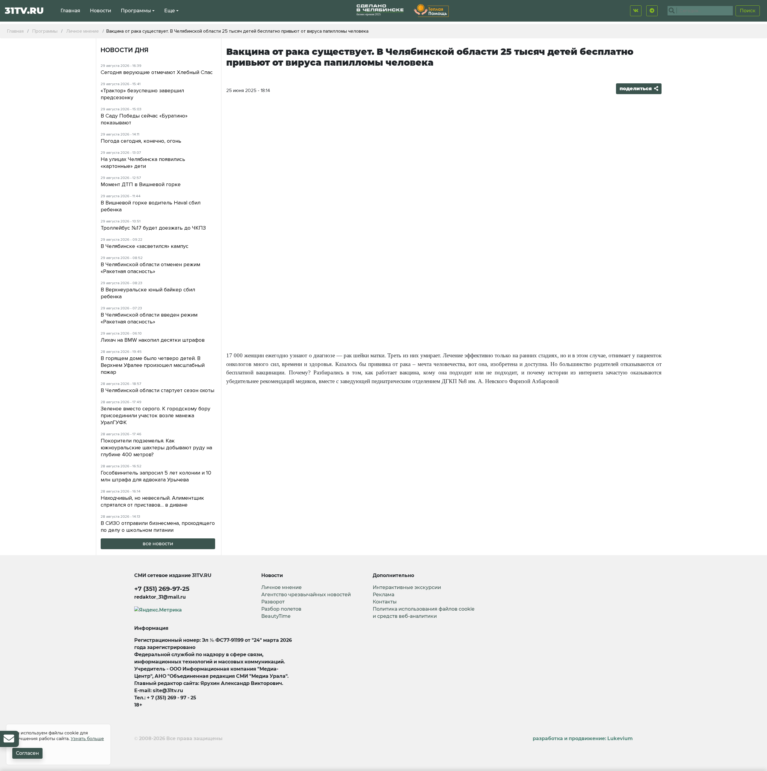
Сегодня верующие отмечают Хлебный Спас (157, 72)
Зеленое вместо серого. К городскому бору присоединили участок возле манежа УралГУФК (155, 415)
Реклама (383, 594)
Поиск (748, 10)
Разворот (273, 602)
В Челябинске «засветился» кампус (144, 246)
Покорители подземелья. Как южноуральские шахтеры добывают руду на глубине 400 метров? (156, 447)
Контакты (385, 602)
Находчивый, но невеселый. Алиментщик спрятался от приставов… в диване (152, 501)
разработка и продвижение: (583, 738)
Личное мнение (281, 587)
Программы (136, 10)
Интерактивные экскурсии (407, 587)
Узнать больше (87, 738)
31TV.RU (24, 10)
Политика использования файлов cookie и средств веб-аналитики (424, 612)
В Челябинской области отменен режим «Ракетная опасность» (150, 268)
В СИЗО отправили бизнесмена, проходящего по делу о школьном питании (158, 526)
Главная (70, 10)
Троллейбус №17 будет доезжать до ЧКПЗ (153, 228)
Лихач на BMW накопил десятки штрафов (153, 340)
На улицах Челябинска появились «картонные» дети (143, 162)
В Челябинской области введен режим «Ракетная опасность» (149, 318)
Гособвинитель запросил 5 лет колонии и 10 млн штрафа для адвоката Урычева (156, 476)
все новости (158, 543)
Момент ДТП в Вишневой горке (141, 184)
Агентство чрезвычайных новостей (306, 594)
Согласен (27, 753)
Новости (100, 10)
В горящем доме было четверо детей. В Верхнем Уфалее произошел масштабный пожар (153, 365)
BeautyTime (276, 616)
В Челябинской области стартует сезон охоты (157, 390)
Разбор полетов (281, 609)
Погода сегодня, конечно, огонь (141, 141)
